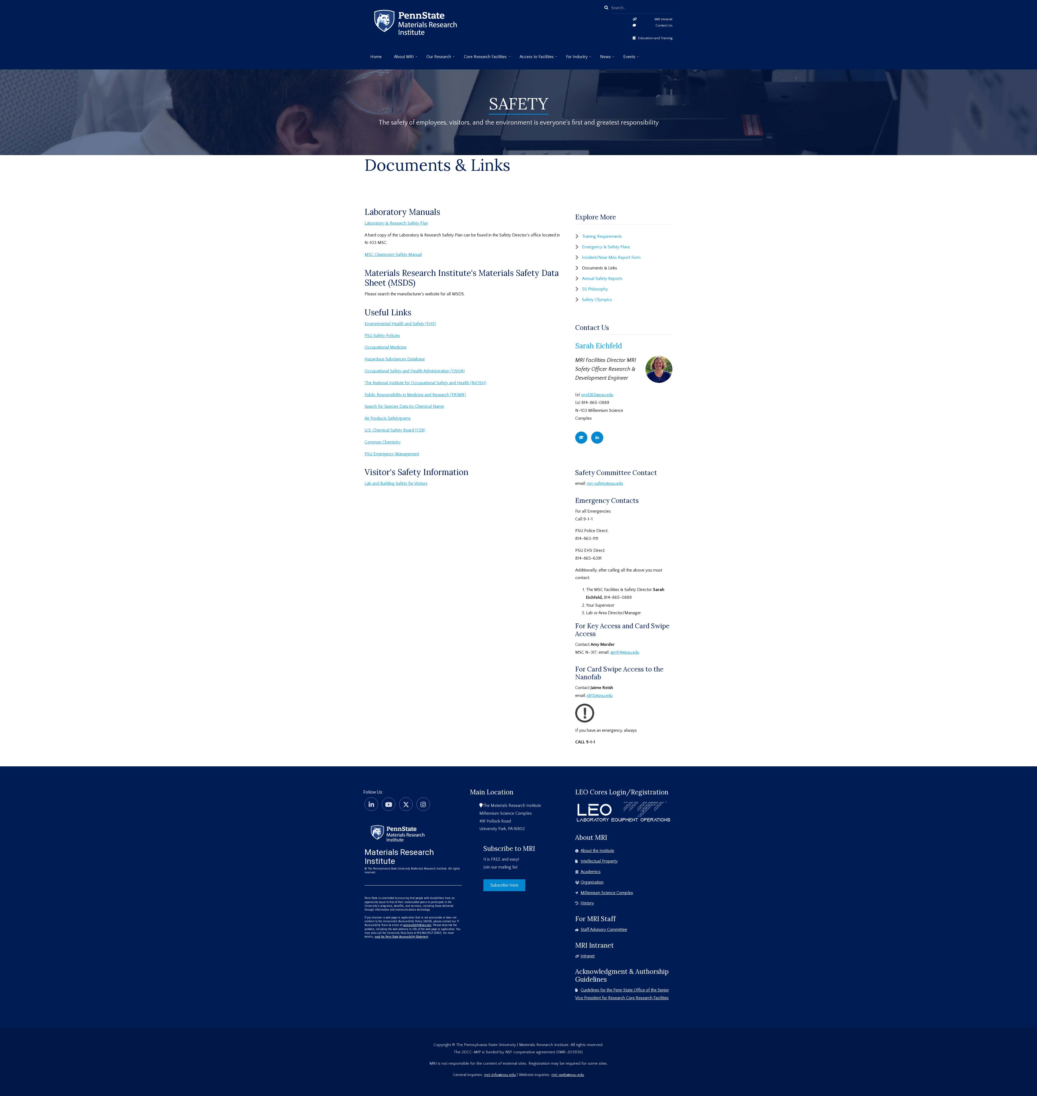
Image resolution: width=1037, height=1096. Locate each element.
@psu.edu (630, 652)
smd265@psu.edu (597, 394)
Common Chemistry (382, 442)
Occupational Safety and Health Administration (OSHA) (415, 371)
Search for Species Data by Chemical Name (404, 406)
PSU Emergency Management (392, 454)
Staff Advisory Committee (604, 929)
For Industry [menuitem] (574, 58)
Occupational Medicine (385, 347)
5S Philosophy (595, 289)
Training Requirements (602, 236)
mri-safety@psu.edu (605, 483)
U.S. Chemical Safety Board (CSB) (395, 430)
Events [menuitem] (626, 58)
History (587, 903)
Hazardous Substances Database (395, 359)
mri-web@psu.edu (567, 1074)
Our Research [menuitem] (436, 58)
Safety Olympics (597, 299)
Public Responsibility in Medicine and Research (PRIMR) (415, 394)
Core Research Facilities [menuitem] (482, 58)
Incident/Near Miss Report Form (611, 257)
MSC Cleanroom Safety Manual (393, 254)
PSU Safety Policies (382, 335)
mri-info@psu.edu (500, 1074)
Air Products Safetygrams (388, 418)
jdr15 (591, 695)
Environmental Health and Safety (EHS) (400, 323)
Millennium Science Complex (607, 892)
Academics (591, 871)
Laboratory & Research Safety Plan (396, 223)
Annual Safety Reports (602, 278)
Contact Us (663, 25)
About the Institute (597, 850)
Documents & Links (599, 268)
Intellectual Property (599, 861)
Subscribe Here (504, 885)
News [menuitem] (602, 58)
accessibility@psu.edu (417, 925)
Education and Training (655, 38)
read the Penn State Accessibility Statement (401, 936)
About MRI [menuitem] (401, 58)
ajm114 (616, 652)
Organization (592, 882)
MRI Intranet (663, 19)
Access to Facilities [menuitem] (534, 58)
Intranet (588, 956)
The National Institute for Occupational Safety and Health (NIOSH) (425, 382)
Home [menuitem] (376, 56)
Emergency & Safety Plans (606, 247)
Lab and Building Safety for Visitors (396, 483)
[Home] (398, 832)
